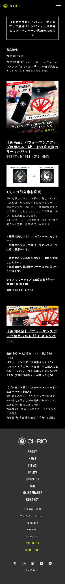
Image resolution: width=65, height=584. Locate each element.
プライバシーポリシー (32, 515)
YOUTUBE (32, 529)
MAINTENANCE (32, 493)
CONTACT (32, 499)
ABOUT (32, 452)
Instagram (32, 536)
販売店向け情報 (32, 508)
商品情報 (12, 49)
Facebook (32, 522)
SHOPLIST (32, 479)
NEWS (32, 458)
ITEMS (32, 465)
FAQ (32, 486)
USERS (32, 472)
